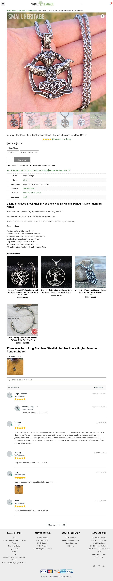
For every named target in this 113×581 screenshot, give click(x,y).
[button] (3, 4)
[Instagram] (99, 566)
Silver (25, 180)
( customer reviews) (61, 139)
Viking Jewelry (16, 10)
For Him (32, 193)
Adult (25, 197)
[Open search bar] (81, 4)
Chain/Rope (13, 148)
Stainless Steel (28, 188)
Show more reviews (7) (56, 525)
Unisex (38, 193)
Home (8, 10)
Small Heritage (52, 576)
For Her (26, 193)
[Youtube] (104, 566)
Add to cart (22, 160)
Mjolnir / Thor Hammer (29, 10)
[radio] (13, 152)
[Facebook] (94, 566)
